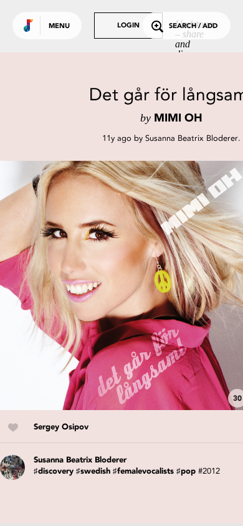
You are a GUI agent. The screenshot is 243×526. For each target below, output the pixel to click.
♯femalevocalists (143, 471)
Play (125, 285)
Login (128, 25)
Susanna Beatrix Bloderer (191, 138)
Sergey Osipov (61, 427)
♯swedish (93, 471)
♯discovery (54, 471)
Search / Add (193, 26)
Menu (59, 26)
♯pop (186, 471)
